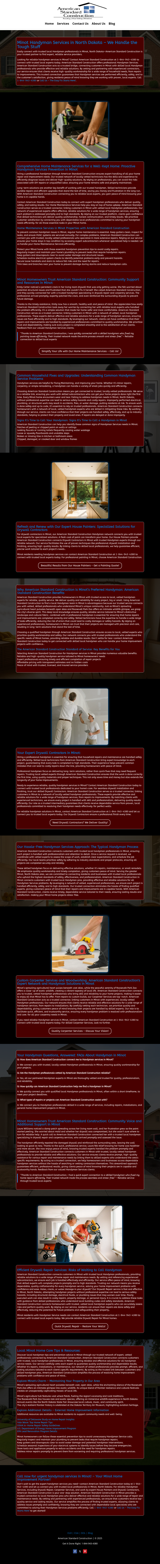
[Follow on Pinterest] (85, 1551)
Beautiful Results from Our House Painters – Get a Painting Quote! (80, 565)
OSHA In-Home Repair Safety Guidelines (38, 1425)
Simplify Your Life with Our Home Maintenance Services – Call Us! (80, 351)
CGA (76, 1532)
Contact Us (80, 24)
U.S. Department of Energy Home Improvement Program (46, 1428)
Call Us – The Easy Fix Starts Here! (58, 80)
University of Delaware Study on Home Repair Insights (45, 1419)
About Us (98, 24)
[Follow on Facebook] (75, 1551)
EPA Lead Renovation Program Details (37, 1431)
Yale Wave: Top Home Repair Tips (34, 1422)
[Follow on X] (80, 1551)
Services (63, 24)
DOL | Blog (87, 1532)
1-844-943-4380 (26, 80)
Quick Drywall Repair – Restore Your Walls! (80, 1326)
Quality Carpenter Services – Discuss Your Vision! (80, 1031)
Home (49, 24)
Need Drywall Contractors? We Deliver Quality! (80, 822)
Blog (112, 24)
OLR (69, 1532)
